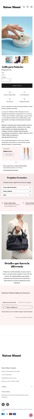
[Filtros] (3, 307)
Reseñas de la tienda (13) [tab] (24, 302)
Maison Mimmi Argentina (9, 368)
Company (4, 386)
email (29, 182)
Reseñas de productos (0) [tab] (9, 302)
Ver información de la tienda (10, 170)
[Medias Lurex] (25, 154)
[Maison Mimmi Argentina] (11, 6)
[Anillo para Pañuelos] (9, 59)
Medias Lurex (7, 151)
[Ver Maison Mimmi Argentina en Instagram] (7, 404)
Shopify (3, 410)
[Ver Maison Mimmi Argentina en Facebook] (3, 404)
